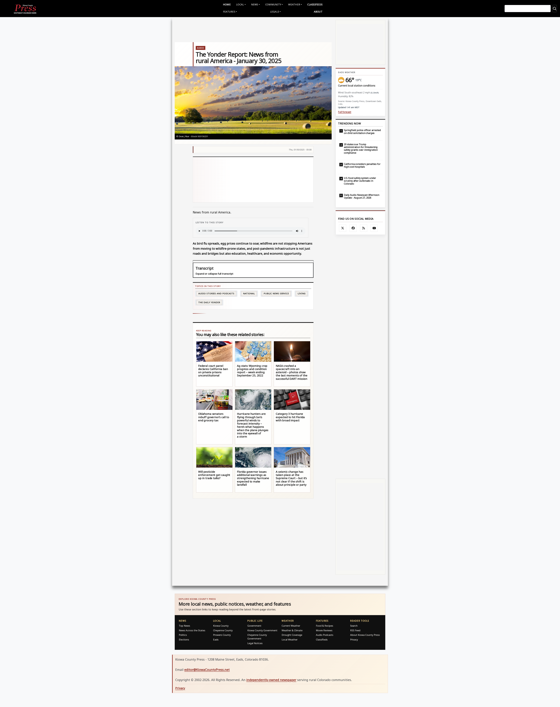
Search (354, 625)
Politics (183, 635)
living (301, 293)
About (318, 11)
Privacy (354, 639)
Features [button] (229, 11)
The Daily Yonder (209, 302)
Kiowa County (221, 625)
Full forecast (344, 112)
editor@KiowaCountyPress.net (207, 669)
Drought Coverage (292, 635)
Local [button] (240, 4)
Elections (184, 639)
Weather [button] (294, 4)
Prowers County (222, 635)
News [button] (254, 4)
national (249, 293)
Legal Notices (254, 643)
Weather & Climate (292, 630)
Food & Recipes (324, 625)
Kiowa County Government (262, 630)
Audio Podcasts (324, 635)
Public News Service (276, 293)
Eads (215, 639)
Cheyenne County (223, 630)
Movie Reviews (324, 630)
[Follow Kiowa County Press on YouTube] (374, 228)
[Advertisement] (271, 179)
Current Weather (291, 625)
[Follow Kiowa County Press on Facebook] (353, 228)
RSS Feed (355, 630)
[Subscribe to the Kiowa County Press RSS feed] (363, 228)
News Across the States (192, 630)
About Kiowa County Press (365, 635)
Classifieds (314, 4)
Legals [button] (274, 11)
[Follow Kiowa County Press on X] (342, 228)
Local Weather (290, 639)
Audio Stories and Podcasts (216, 293)
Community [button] (273, 4)
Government (254, 625)
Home (227, 4)
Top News (184, 625)
